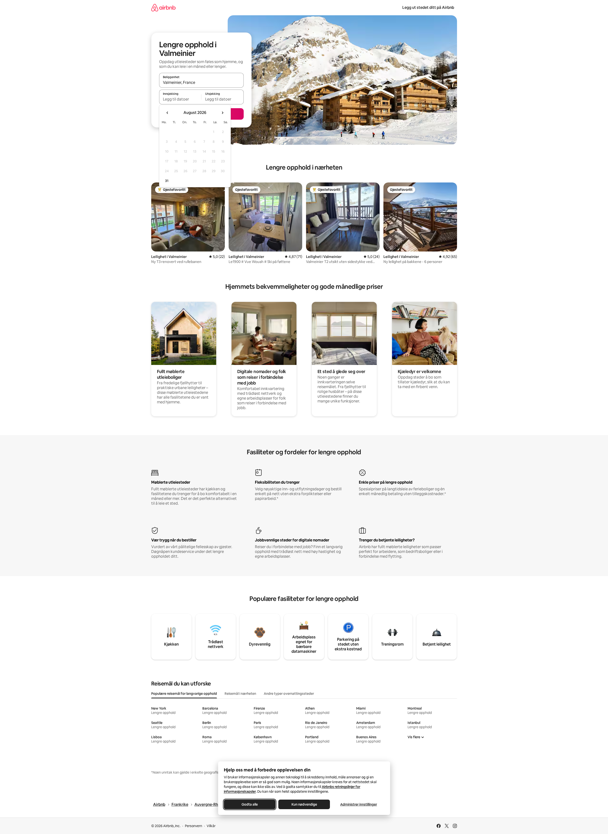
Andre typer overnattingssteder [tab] (289, 693)
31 (166, 181)
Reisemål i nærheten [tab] (240, 693)
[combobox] (201, 82)
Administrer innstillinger (358, 804)
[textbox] (180, 99)
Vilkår (211, 826)
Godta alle (250, 804)
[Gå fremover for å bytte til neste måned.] (222, 112)
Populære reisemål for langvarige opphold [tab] (184, 693)
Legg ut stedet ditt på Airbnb (428, 7)
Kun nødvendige (304, 804)
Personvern (193, 826)
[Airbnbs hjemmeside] (163, 7)
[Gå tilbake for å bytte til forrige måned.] (167, 112)
